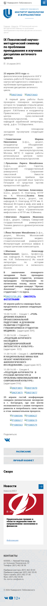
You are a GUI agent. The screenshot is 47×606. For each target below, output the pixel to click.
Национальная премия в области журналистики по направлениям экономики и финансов (22, 522)
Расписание (23, 451)
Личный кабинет (23, 460)
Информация (12, 540)
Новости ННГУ (10, 491)
